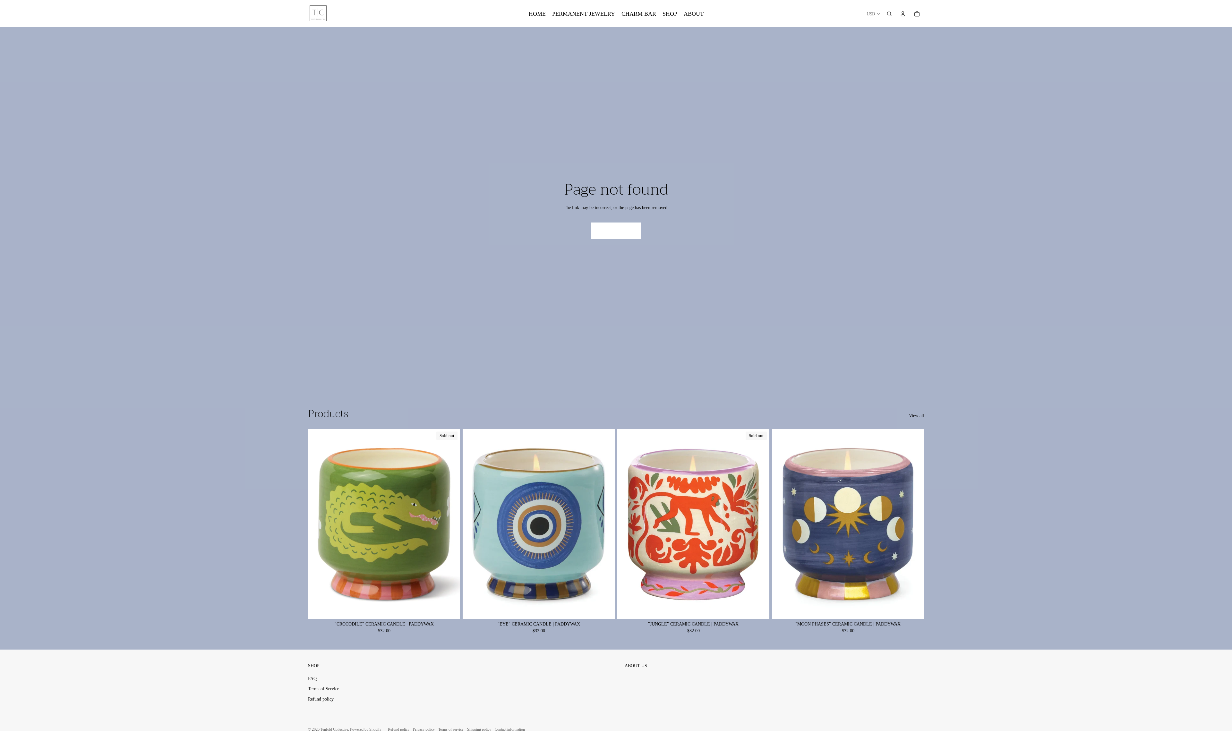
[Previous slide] (472, 524)
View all (916, 415)
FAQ (312, 678)
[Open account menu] (903, 14)
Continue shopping (616, 230)
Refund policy (321, 699)
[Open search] (889, 14)
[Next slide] (605, 524)
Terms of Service (323, 688)
